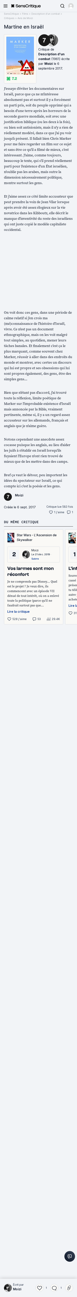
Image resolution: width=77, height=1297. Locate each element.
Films (25, 13)
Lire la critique (18, 612)
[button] (71, 6)
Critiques (9, 18)
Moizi (48, 64)
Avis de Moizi (25, 18)
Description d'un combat (45, 13)
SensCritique (11, 13)
